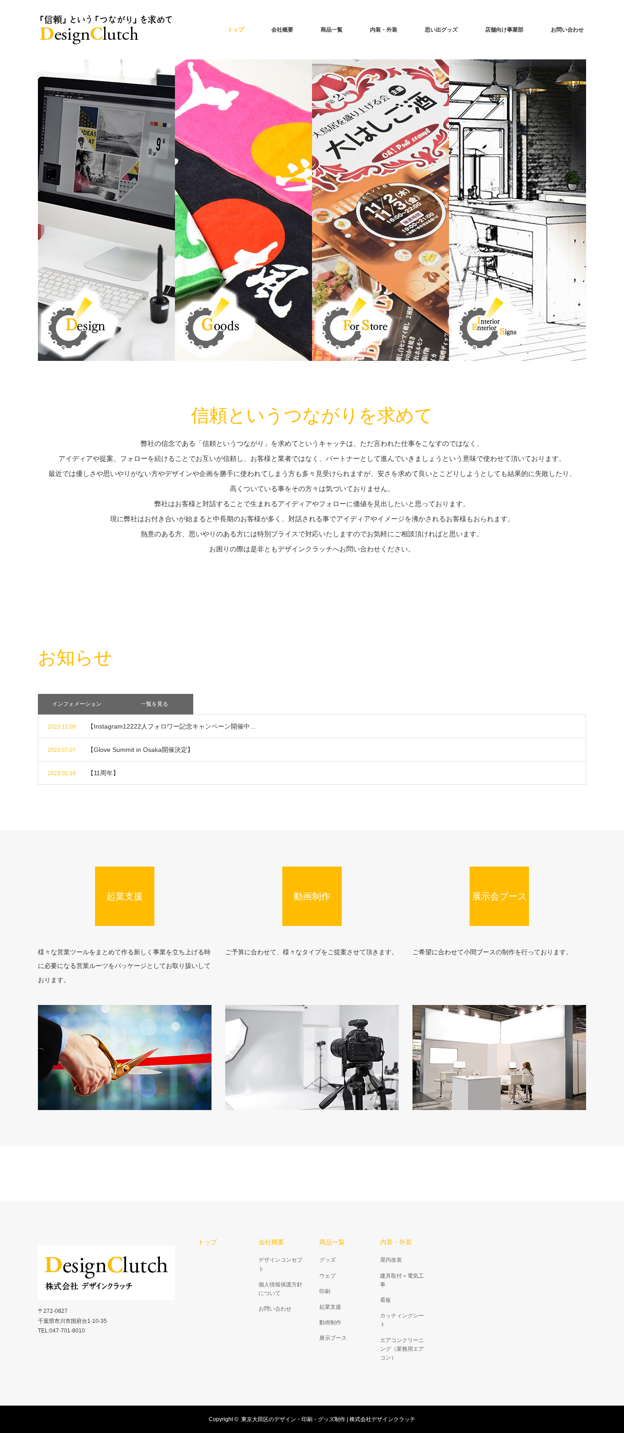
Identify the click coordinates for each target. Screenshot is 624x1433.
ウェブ (327, 1276)
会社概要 (282, 29)
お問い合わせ (567, 29)
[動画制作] (312, 1057)
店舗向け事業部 (504, 29)
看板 (385, 1300)
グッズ (327, 1260)
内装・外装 (383, 29)
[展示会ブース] (499, 1057)
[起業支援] (125, 1057)
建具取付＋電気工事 (402, 1280)
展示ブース (333, 1338)
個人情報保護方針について (280, 1288)
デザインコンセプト (280, 1264)
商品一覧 (332, 29)
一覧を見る (154, 704)
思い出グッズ (441, 29)
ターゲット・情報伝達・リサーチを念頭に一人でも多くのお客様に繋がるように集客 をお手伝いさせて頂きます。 (380, 209)
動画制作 (330, 1322)
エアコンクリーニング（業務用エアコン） (402, 1349)
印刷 (324, 1291)
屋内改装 (391, 1260)
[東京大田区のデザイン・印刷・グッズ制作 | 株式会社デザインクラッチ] (106, 29)
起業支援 (330, 1307)
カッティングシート (402, 1319)
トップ (235, 29)
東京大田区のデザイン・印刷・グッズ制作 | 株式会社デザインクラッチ (328, 1419)
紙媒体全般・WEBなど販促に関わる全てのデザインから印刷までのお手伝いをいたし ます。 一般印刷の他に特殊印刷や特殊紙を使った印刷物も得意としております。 (106, 210)
